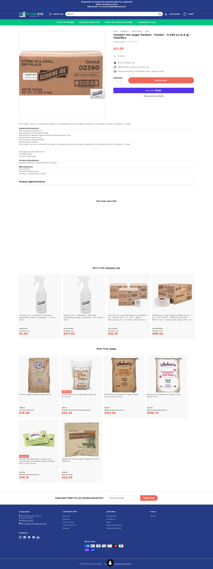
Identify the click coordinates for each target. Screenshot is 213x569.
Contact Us (110, 519)
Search (153, 516)
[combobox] (114, 14)
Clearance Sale (147, 22)
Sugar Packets (137, 31)
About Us (66, 516)
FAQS (108, 522)
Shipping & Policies (114, 525)
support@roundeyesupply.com (34, 523)
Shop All (57, 14)
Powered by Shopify (122, 564)
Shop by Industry (89, 22)
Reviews (66, 528)
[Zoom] (62, 75)
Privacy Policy (68, 522)
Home (115, 31)
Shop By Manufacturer (119, 22)
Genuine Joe (119, 41)
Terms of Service (69, 525)
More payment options (154, 96)
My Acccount (111, 516)
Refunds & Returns (113, 528)
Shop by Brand (65, 22)
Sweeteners (124, 31)
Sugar (147, 31)
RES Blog (66, 519)
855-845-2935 (27, 520)
